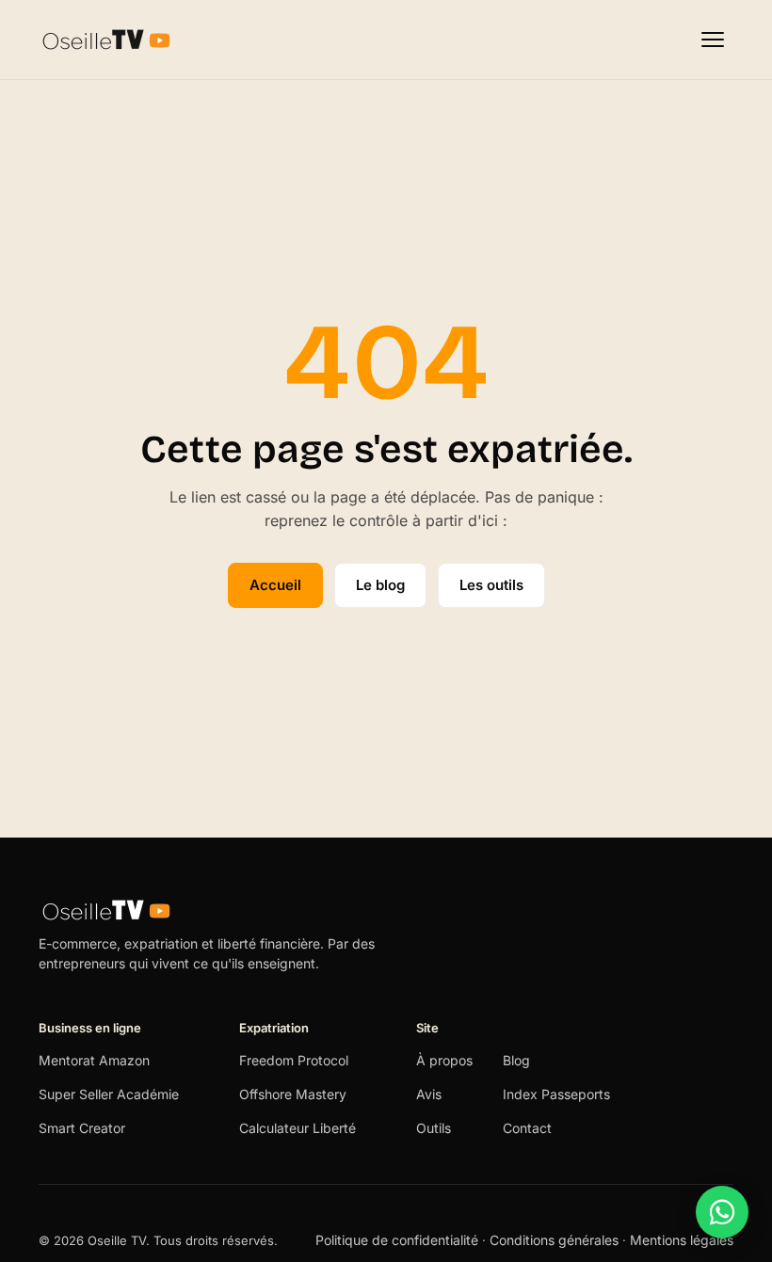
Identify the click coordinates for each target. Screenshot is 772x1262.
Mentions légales (681, 1240)
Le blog (380, 585)
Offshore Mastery (292, 1094)
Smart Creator (82, 1128)
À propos (444, 1060)
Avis (429, 1094)
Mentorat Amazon (94, 1060)
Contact (527, 1128)
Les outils (491, 585)
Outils (433, 1128)
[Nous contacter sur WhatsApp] (722, 1212)
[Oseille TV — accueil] (106, 39)
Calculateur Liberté (297, 1128)
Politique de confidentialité (398, 1240)
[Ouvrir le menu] (712, 39)
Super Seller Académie (109, 1094)
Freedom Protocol (293, 1060)
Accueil (275, 585)
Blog (516, 1060)
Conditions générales (554, 1240)
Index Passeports (556, 1094)
